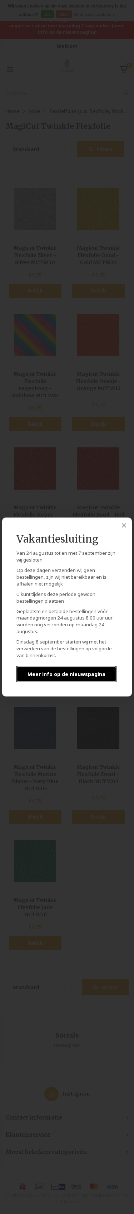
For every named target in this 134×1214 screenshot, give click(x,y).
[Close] (124, 525)
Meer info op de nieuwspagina (66, 674)
